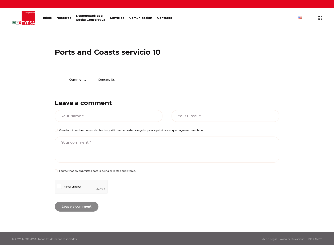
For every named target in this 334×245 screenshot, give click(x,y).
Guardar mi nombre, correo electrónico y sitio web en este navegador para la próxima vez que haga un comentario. (131, 130)
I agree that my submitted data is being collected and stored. (97, 171)
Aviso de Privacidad (292, 239)
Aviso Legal (269, 239)
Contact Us (106, 79)
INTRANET (315, 239)
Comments (77, 79)
